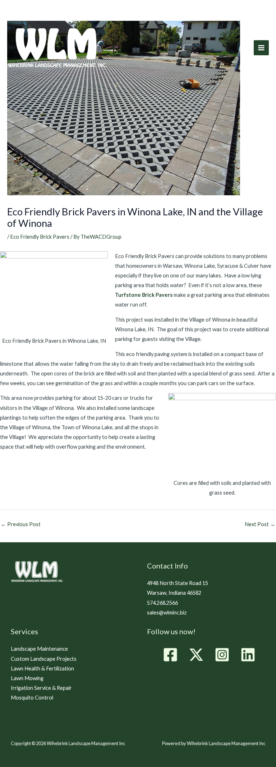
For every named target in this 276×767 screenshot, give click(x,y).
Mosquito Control (32, 697)
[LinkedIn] (248, 654)
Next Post (260, 524)
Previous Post (21, 524)
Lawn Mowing (27, 678)
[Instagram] (222, 654)
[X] (196, 654)
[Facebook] (170, 654)
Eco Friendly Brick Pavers (39, 237)
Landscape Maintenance (39, 649)
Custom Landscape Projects (44, 659)
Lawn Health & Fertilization (42, 668)
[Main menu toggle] (261, 47)
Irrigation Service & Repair (41, 688)
